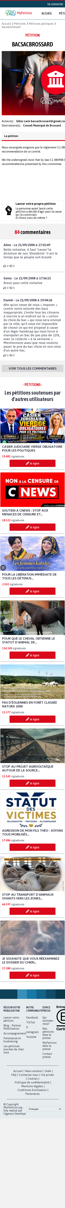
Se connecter (55, 4)
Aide (48, 1073)
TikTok (30, 1024)
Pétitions (20, 23)
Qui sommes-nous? (48, 1022)
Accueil (47, 13)
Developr (20, 1115)
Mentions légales (32, 1088)
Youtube (31, 1038)
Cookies (33, 1080)
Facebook (32, 1019)
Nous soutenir (34, 1073)
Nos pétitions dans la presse (48, 1035)
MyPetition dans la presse (49, 1048)
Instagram (32, 1034)
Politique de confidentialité (32, 1084)
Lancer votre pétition (11, 1021)
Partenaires (32, 1095)
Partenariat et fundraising (12, 1042)
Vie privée (47, 1076)
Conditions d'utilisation (32, 1092)
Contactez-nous (28, 1076)
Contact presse (47, 1057)
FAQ (13, 1076)
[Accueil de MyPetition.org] (19, 13)
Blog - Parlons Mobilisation (12, 1029)
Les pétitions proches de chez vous (13, 1051)
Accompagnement (14, 1035)
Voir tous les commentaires (33, 370)
